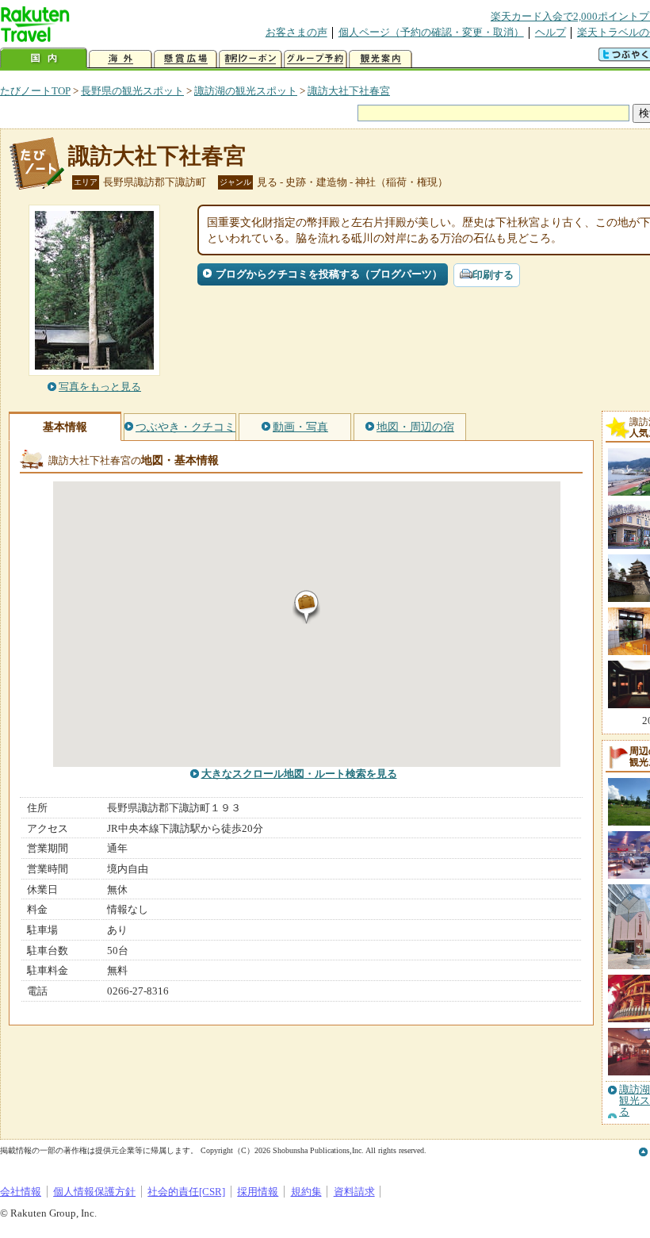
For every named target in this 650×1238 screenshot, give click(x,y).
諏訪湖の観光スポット (245, 91)
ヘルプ (550, 32)
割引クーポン (250, 59)
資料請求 (354, 1192)
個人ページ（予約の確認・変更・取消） (431, 32)
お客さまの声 (296, 32)
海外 (120, 59)
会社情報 (20, 1192)
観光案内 (380, 59)
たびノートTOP (35, 91)
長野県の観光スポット (132, 91)
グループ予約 (315, 59)
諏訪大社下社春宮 (349, 91)
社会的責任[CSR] (186, 1192)
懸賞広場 (185, 59)
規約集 (306, 1192)
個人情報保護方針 (94, 1192)
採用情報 (257, 1192)
